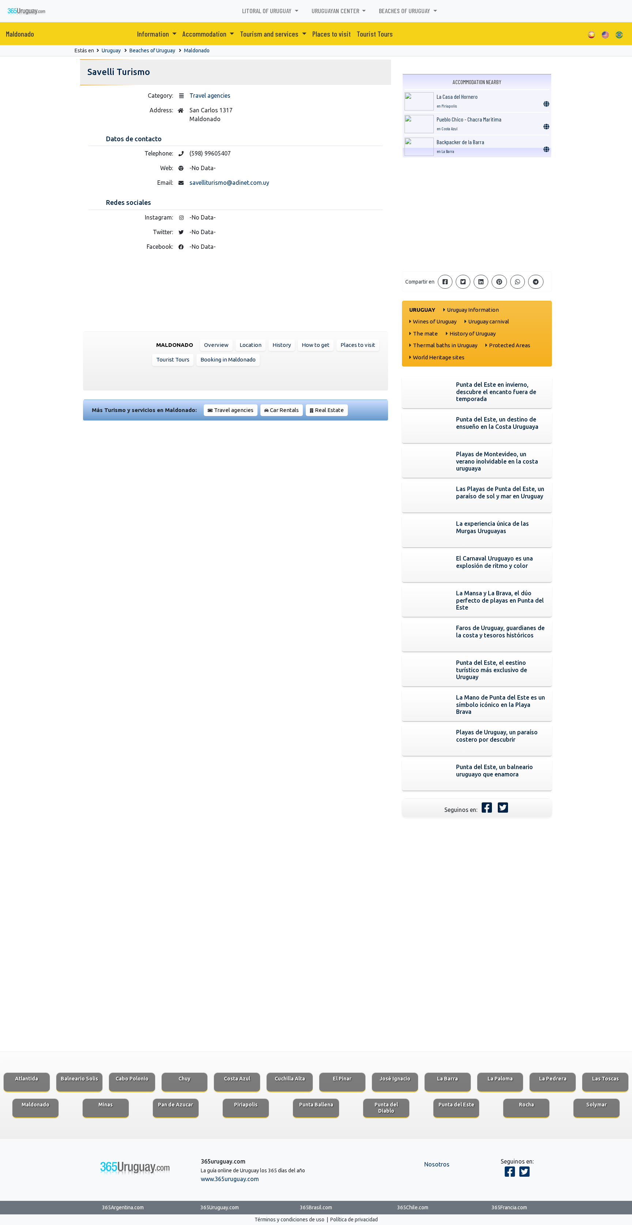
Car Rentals (284, 410)
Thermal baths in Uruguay (445, 345)
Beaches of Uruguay (152, 50)
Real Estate (329, 410)
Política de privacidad (354, 1219)
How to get (316, 345)
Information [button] (153, 33)
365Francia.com (509, 1207)
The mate (425, 333)
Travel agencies (209, 95)
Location (251, 345)
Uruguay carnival (488, 321)
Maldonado (20, 33)
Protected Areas (509, 345)
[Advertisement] (477, 214)
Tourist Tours (375, 33)
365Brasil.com (316, 1207)
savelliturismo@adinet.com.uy (229, 182)
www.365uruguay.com (230, 1179)
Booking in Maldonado (228, 359)
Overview (216, 345)
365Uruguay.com (219, 1207)
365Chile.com (412, 1207)
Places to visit (331, 33)
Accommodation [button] (205, 33)
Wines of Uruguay (434, 321)
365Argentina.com (123, 1207)
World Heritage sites (438, 357)
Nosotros (436, 1164)
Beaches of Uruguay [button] (405, 11)
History (281, 345)
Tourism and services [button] (270, 33)
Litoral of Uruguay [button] (267, 11)
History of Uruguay (472, 333)
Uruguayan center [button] (336, 11)
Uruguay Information (473, 310)
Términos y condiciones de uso (289, 1219)
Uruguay (111, 50)
